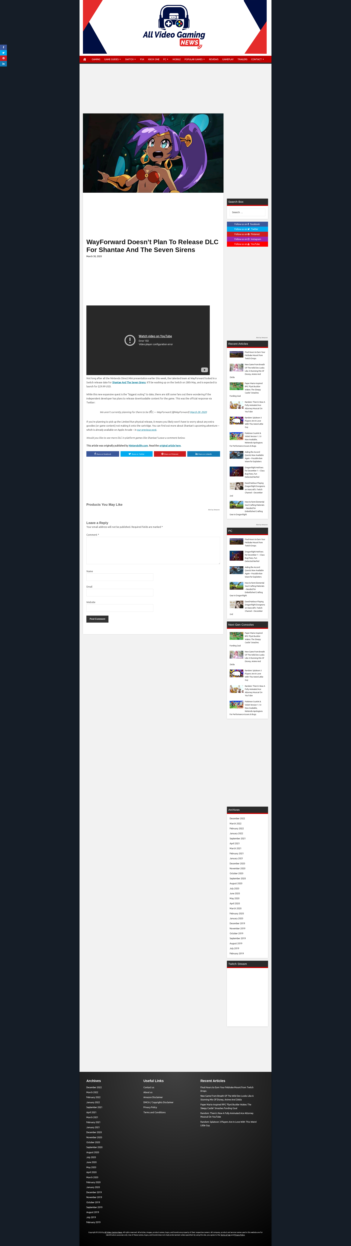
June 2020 (235, 893)
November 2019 (237, 928)
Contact (256, 59)
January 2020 (236, 918)
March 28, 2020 (198, 412)
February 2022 (237, 828)
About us (147, 1092)
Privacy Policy (150, 1107)
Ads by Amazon (214, 510)
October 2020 (236, 873)
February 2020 (237, 913)
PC (164, 59)
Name (89, 571)
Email (89, 586)
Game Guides (111, 59)
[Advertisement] (175, 91)
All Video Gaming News (113, 1232)
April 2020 (235, 903)
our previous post (146, 429)
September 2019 (238, 938)
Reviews (213, 59)
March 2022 (235, 823)
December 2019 (237, 923)
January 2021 (236, 858)
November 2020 (237, 868)
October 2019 (236, 933)
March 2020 (235, 908)
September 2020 (238, 878)
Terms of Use (225, 1235)
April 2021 (235, 843)
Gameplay (228, 59)
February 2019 (237, 953)
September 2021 (238, 838)
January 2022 (236, 833)
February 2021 (237, 853)
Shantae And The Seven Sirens (129, 382)
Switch (129, 59)
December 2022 (237, 818)
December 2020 (237, 863)
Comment (92, 534)
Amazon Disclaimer (153, 1097)
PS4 (142, 59)
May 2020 (234, 898)
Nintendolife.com (138, 445)
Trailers (242, 59)
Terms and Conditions (154, 1112)
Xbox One (153, 59)
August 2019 (236, 943)
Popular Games (194, 59)
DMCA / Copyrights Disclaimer (158, 1102)
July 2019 (234, 948)
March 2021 (235, 848)
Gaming (96, 59)
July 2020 (234, 888)
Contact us (148, 1087)
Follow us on (247, 224)
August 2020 (236, 883)
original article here (170, 445)
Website (90, 602)
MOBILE (177, 59)
